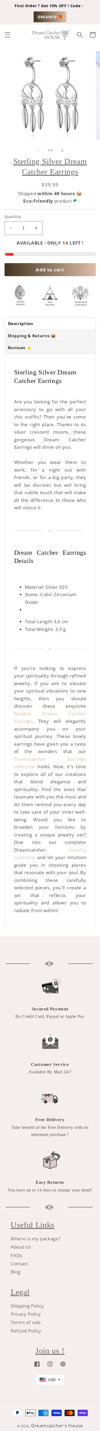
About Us (21, 1247)
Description (20, 323)
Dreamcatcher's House (57, 1426)
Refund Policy (26, 1331)
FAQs (16, 1255)
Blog (16, 1272)
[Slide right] (62, 150)
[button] (7, 34)
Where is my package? (35, 1239)
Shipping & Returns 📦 (32, 335)
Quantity (13, 216)
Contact (19, 1264)
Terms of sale (26, 1322)
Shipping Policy (27, 1306)
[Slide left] (37, 150)
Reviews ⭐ (20, 347)
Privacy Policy (26, 1314)
